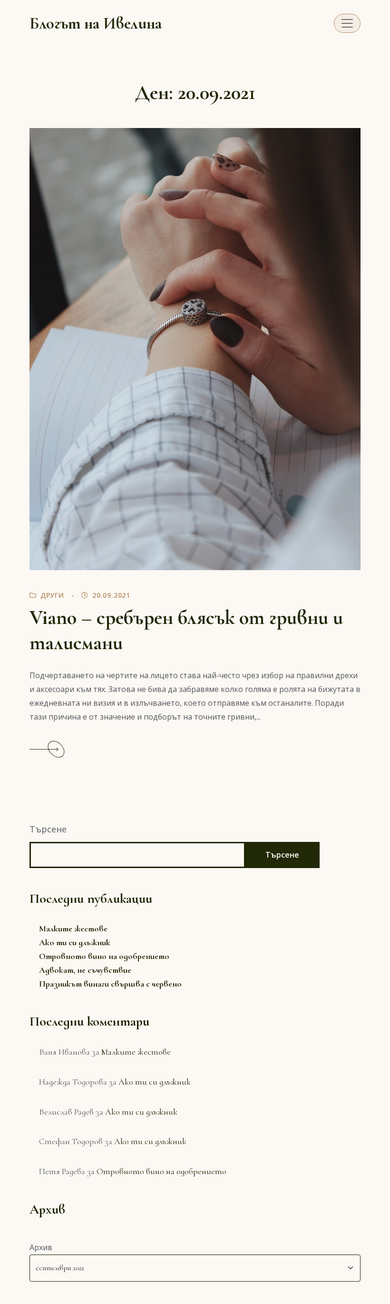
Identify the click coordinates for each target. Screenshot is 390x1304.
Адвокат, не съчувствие (85, 970)
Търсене (48, 829)
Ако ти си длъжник (74, 942)
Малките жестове (73, 928)
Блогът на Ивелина (95, 23)
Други (52, 595)
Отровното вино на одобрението (104, 956)
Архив (40, 1247)
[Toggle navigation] (347, 23)
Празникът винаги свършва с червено (110, 983)
